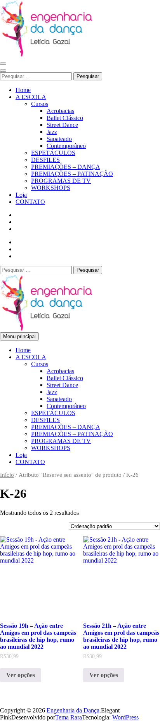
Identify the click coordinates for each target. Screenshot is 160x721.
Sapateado (59, 139)
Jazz (52, 132)
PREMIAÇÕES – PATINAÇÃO (72, 173)
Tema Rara (68, 717)
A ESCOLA (31, 97)
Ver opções (20, 675)
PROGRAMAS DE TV (61, 180)
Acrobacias (60, 111)
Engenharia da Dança (73, 710)
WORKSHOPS (50, 187)
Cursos (39, 104)
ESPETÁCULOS (53, 152)
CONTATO (30, 201)
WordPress (125, 717)
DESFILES (45, 159)
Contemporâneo (66, 145)
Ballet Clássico (65, 118)
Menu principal (19, 336)
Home (23, 90)
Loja (21, 194)
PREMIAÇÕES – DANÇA (65, 166)
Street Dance (62, 125)
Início (7, 475)
